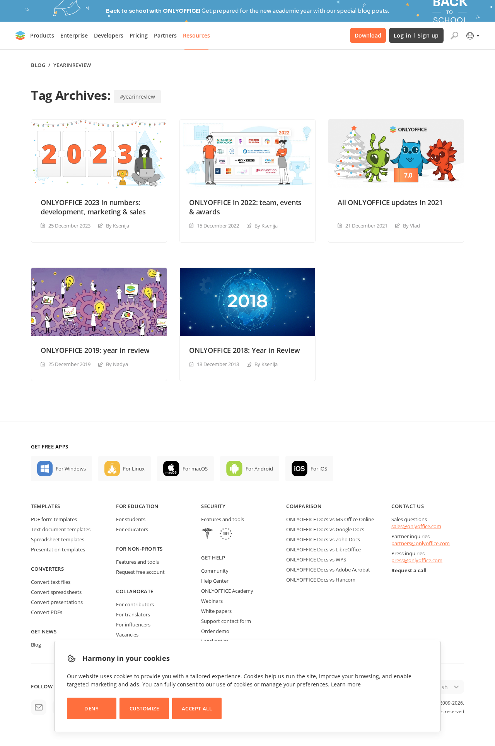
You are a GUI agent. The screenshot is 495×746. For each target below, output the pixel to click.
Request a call (409, 570)
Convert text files (50, 581)
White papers (216, 610)
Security (213, 506)
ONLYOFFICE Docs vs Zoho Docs (323, 539)
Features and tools (137, 561)
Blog (38, 65)
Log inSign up (416, 35)
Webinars (212, 600)
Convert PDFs (46, 612)
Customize (144, 708)
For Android (259, 468)
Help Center (215, 580)
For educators (132, 529)
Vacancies (127, 634)
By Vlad (411, 225)
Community (215, 570)
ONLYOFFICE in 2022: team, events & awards (245, 207)
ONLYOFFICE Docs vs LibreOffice (323, 549)
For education (137, 506)
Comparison (303, 506)
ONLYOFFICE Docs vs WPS (316, 559)
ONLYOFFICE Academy (227, 590)
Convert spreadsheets (56, 592)
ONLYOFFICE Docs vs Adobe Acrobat (328, 569)
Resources (196, 35)
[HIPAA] (207, 534)
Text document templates (60, 529)
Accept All (197, 708)
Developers (108, 35)
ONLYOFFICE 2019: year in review (95, 350)
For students (130, 519)
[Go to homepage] (20, 35)
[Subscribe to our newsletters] (38, 707)
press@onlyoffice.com (416, 560)
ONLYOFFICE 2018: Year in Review (244, 350)
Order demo (215, 631)
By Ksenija (117, 225)
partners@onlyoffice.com (420, 543)
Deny (91, 708)
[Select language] (472, 35)
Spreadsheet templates (57, 539)
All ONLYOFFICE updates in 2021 (390, 202)
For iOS (319, 468)
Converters (47, 568)
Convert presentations (57, 602)
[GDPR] (226, 534)
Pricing (139, 35)
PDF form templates (54, 519)
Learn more (346, 684)
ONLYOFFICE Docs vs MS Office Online (330, 519)
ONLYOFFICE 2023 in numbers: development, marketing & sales (93, 207)
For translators (133, 614)
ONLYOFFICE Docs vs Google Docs (325, 529)
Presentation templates (58, 549)
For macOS (195, 468)
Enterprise (74, 35)
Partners (165, 35)
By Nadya (117, 364)
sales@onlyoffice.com (416, 526)
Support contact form (226, 621)
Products (42, 35)
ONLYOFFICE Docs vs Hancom (320, 579)
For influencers (133, 624)
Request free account (140, 571)
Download (368, 35)
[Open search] (454, 35)
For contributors (135, 604)
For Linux (134, 468)
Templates (45, 506)
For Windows (71, 468)
